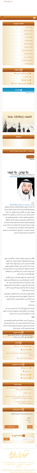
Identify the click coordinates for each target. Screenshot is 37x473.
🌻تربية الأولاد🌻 (27, 80)
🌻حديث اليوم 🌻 (26, 368)
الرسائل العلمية (28, 44)
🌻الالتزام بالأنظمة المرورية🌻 (23, 73)
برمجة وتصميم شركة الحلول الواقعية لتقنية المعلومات (23, 472)
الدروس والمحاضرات (27, 50)
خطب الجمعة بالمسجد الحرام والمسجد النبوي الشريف (19, 354)
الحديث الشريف (28, 34)
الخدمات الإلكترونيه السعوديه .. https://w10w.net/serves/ (23, 402)
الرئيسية (30, 151)
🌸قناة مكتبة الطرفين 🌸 (24, 358)
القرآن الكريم (29, 27)
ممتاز (28, 418)
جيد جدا (28, 420)
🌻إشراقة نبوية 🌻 (26, 350)
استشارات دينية (28, 57)
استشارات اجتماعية (27, 60)
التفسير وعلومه (28, 30)
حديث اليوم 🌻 (27, 371)
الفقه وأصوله (29, 40)
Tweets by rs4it (29, 93)
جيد (29, 422)
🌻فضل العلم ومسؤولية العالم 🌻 (21, 83)
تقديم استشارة (28, 54)
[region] (21, 246)
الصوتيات (28, 464)
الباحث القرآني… (27, 393)
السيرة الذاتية (29, 64)
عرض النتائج (11, 427)
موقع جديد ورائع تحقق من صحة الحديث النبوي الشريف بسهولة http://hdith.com (19, 397)
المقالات (20, 464)
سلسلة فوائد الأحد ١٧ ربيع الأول (23, 346)
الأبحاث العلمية (28, 47)
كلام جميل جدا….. (27, 77)
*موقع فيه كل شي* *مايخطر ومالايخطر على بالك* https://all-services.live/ (19, 389)
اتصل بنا (18, 466)
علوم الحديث (29, 37)
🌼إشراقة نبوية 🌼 (26, 375)
